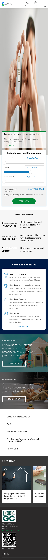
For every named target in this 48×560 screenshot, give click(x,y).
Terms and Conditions (17, 432)
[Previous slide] (6, 484)
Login (36, 6)
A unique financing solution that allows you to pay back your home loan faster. (18, 387)
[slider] (4, 162)
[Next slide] (42, 484)
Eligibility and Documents (18, 417)
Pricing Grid (12, 449)
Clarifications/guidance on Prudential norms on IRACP (23, 440)
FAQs (9, 424)
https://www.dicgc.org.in (10, 530)
